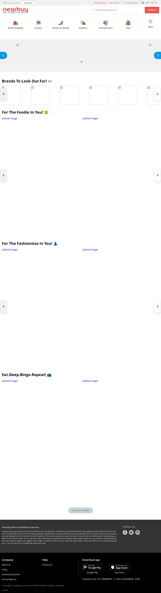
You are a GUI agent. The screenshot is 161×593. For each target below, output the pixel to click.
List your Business (130, 2)
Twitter (131, 532)
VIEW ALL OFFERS (80, 510)
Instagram (137, 532)
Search (152, 9)
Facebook (125, 532)
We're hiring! (99, 2)
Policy (4, 569)
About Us (6, 564)
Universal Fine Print (11, 574)
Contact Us (47, 564)
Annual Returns (9, 579)
